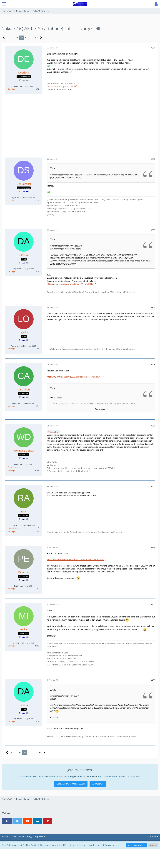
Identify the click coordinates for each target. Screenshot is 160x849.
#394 (153, 307)
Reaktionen (12, 467)
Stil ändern (153, 836)
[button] (4, 3)
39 (16, 37)
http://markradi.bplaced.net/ (60, 86)
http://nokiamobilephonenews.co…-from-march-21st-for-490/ (75, 559)
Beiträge (11, 89)
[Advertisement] (80, 125)
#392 (153, 159)
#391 (153, 47)
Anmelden (97, 783)
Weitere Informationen (137, 845)
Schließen (153, 845)
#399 (153, 604)
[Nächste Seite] (41, 38)
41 (26, 37)
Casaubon (54, 431)
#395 (153, 364)
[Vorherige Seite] (4, 38)
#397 (153, 486)
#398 (153, 547)
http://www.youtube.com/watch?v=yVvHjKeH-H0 (70, 283)
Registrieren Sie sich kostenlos (84, 776)
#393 (153, 230)
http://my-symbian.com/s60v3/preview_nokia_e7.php (72, 376)
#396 (153, 425)
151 (36, 37)
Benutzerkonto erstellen (71, 783)
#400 (153, 680)
